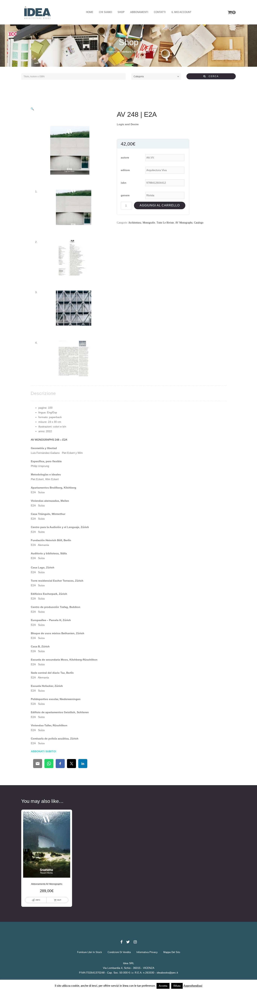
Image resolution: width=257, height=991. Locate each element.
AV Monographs (183, 222)
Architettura (124, 51)
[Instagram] (135, 942)
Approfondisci (192, 985)
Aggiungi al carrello (160, 205)
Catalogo (198, 222)
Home (111, 51)
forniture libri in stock (89, 952)
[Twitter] (128, 942)
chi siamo (105, 12)
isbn (123, 182)
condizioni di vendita (119, 952)
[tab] (43, 393)
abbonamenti (139, 12)
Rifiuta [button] (176, 985)
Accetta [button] (163, 985)
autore (125, 157)
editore (125, 170)
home (89, 12)
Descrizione (43, 393)
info (38, 900)
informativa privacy (147, 952)
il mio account (181, 12)
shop (121, 12)
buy (59, 900)
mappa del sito (171, 952)
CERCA (212, 76)
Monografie (149, 222)
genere (125, 195)
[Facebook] (121, 942)
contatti (160, 12)
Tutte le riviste (165, 222)
